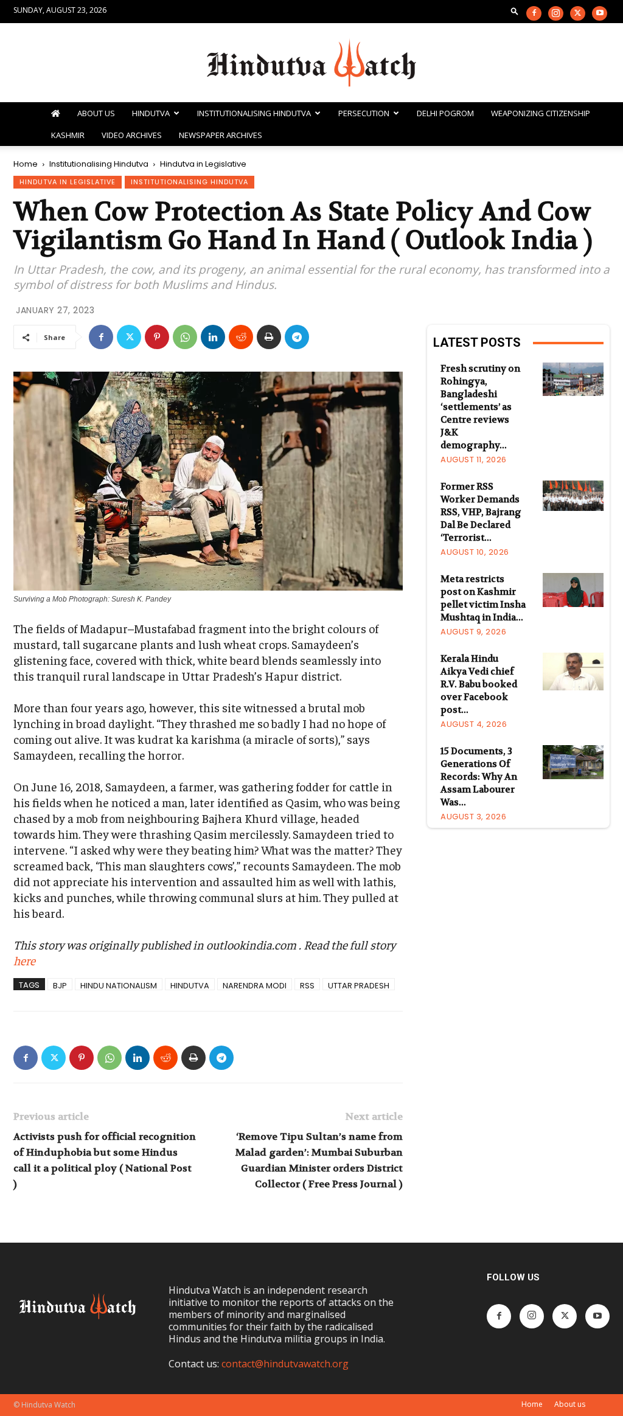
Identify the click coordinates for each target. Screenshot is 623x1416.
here (24, 960)
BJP (60, 985)
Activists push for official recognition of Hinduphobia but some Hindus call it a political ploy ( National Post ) (104, 1160)
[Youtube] (599, 13)
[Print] (269, 337)
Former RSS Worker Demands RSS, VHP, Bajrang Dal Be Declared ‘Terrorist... (480, 512)
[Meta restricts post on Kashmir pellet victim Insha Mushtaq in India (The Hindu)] (573, 590)
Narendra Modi (255, 985)
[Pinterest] (157, 337)
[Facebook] (533, 13)
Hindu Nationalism (118, 985)
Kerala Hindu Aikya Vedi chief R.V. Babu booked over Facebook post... (478, 684)
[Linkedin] (213, 337)
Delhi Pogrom (445, 113)
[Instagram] (555, 13)
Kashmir (68, 135)
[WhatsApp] (185, 337)
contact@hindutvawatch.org (285, 1363)
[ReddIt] (241, 337)
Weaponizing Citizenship (540, 113)
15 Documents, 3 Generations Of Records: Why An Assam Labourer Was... (478, 776)
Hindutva (151, 113)
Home (25, 164)
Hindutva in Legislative (67, 182)
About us (569, 1404)
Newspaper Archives (220, 135)
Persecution (363, 113)
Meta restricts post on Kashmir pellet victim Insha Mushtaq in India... (483, 598)
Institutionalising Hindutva (254, 113)
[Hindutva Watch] (311, 63)
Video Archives (132, 135)
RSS (307, 985)
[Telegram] (297, 337)
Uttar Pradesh (358, 985)
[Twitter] (577, 13)
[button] (515, 10)
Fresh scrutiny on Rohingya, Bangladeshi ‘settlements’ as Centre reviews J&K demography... (480, 407)
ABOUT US (96, 113)
